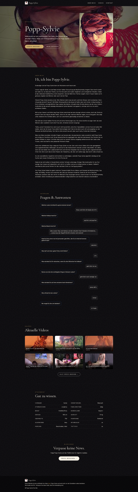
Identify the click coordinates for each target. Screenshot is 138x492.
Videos (101, 3)
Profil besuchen (69, 458)
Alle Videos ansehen (69, 374)
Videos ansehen (34, 46)
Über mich (92, 3)
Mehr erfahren (52, 46)
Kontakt (109, 3)
